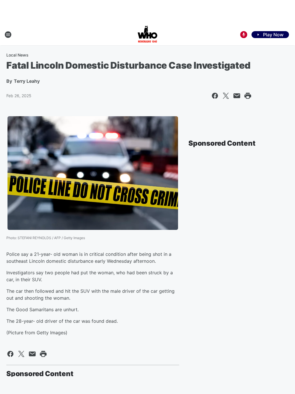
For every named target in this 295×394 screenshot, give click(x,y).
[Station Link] (147, 34)
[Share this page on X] (226, 96)
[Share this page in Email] (237, 96)
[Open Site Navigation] (8, 34)
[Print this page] (248, 96)
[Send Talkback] (243, 34)
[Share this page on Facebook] (215, 96)
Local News (17, 54)
